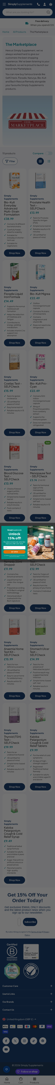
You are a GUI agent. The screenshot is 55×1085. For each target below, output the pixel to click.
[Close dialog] (52, 527)
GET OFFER (14, 552)
